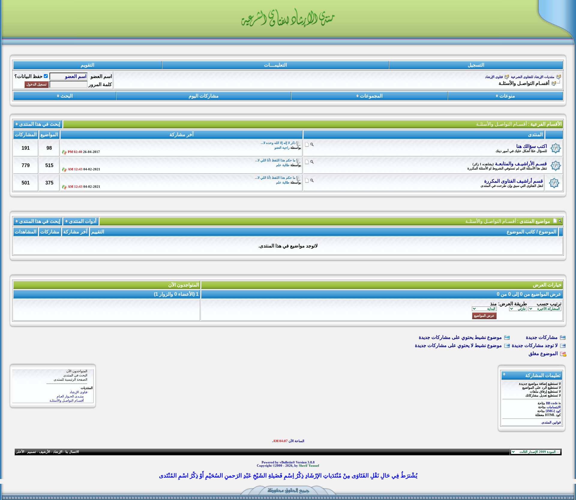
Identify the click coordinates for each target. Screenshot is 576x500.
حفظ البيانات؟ (28, 76)
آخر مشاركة (75, 231)
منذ (493, 303)
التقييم (97, 231)
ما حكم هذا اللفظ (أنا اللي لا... (275, 160)
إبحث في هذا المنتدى (39, 124)
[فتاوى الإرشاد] (52, 392)
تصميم (31, 452)
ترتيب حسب (549, 303)
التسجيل (476, 64)
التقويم (87, 64)
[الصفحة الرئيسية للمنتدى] (52, 380)
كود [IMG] (553, 411)
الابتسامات (554, 407)
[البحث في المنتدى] (52, 375)
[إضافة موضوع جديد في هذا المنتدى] (306, 144)
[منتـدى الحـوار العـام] (52, 396)
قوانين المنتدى (551, 422)
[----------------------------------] (52, 384)
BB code (552, 403)
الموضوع (547, 231)
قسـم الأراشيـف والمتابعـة (521, 163)
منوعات (507, 95)
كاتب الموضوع (521, 231)
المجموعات (371, 95)
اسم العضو (101, 76)
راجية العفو (282, 147)
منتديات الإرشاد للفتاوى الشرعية (532, 77)
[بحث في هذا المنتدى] (312, 144)
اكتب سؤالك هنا (531, 146)
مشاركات (49, 231)
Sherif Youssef (309, 465)
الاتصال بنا (72, 452)
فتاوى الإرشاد (494, 77)
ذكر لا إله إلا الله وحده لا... (278, 143)
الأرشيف (44, 452)
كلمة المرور (100, 84)
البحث (67, 95)
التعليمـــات (275, 64)
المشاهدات (25, 231)
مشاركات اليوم (204, 95)
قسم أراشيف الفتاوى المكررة (513, 181)
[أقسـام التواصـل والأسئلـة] (52, 401)
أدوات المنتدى (82, 221)
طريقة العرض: (512, 303)
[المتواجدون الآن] (52, 371)
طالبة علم (283, 165)
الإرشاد (57, 452)
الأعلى (20, 452)
